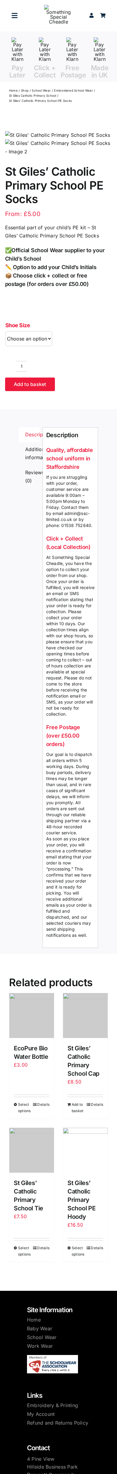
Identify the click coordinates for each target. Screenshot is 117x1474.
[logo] (58, 7)
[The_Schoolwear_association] (52, 1357)
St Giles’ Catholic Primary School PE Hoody (81, 1199)
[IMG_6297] (58, 143)
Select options (24, 1107)
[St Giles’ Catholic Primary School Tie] (31, 1150)
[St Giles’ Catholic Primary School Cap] (85, 1015)
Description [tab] (32, 434)
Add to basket (30, 384)
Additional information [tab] (32, 453)
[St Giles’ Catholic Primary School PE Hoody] (85, 1150)
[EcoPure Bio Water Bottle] (31, 1015)
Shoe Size (17, 325)
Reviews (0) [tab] (32, 476)
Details (43, 1104)
